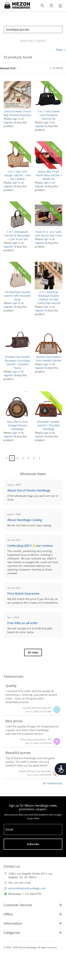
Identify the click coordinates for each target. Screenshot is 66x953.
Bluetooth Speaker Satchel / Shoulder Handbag (48, 425)
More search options (33, 40)
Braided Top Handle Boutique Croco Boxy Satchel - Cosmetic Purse (17, 362)
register (8, 122)
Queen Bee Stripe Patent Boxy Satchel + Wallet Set (49, 175)
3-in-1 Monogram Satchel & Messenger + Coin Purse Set (17, 235)
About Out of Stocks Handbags (28, 490)
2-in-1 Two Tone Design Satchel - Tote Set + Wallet (17, 175)
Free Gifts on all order (22, 623)
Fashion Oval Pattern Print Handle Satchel (48, 358)
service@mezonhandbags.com (27, 888)
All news (33, 652)
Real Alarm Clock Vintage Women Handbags (17, 425)
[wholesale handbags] (15, 5)
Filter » (60, 50)
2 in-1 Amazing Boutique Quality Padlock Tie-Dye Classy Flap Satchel (48, 297)
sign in (16, 118)
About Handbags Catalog (24, 520)
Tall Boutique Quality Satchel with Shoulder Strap (17, 295)
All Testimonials (52, 783)
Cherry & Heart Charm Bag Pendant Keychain (17, 113)
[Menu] (60, 5)
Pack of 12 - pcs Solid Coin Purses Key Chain (48, 233)
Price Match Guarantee (23, 593)
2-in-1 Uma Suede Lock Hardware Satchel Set (49, 115)
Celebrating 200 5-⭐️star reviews (30, 545)
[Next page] (39, 458)
